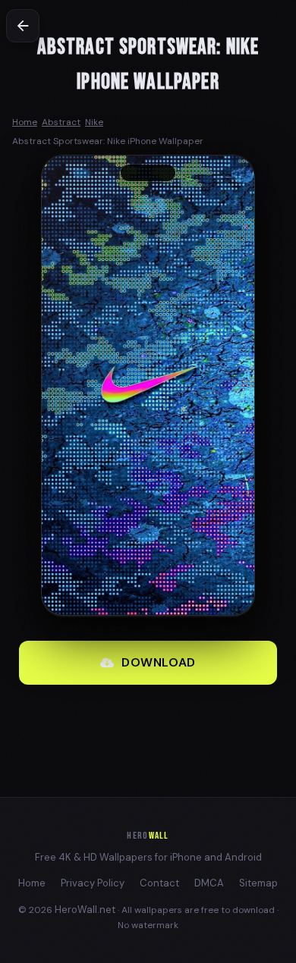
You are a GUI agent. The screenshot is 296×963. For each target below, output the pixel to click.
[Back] (22, 25)
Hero (147, 836)
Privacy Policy (92, 883)
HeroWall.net (85, 909)
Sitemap (258, 883)
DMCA (209, 883)
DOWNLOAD (158, 662)
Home (32, 883)
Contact (159, 883)
